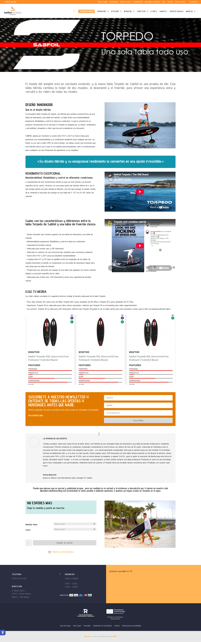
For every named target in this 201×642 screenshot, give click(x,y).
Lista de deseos (180, 2)
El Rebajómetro (137, 2)
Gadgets (163, 11)
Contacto (170, 2)
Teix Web (114, 636)
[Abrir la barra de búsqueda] (74, 11)
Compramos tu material (152, 2)
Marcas (189, 11)
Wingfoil (128, 11)
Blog (163, 2)
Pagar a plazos (125, 2)
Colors (28, 530)
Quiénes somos (102, 2)
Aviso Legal (77, 626)
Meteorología (114, 2)
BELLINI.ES (88, 636)
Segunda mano (86, 11)
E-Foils (154, 11)
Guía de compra (65, 626)
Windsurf (101, 11)
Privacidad (86, 626)
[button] (2, 632)
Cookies (117, 626)
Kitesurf (115, 11)
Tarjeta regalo (176, 11)
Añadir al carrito (65, 542)
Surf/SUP (141, 11)
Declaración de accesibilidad (131, 626)
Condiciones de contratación (102, 626)
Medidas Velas (32, 524)
